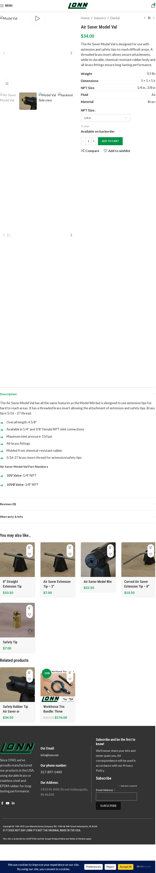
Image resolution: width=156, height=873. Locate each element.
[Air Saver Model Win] (98, 559)
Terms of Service (78, 839)
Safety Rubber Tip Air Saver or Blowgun (15, 711)
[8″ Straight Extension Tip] (17, 559)
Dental (115, 18)
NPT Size (87, 110)
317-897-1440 (51, 772)
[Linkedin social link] (13, 803)
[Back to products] (149, 18)
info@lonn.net (50, 755)
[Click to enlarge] (7, 83)
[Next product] (153, 18)
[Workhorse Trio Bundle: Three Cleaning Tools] (58, 684)
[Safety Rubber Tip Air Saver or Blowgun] (17, 684)
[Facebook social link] (2, 803)
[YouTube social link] (7, 803)
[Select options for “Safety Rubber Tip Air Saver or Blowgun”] (29, 672)
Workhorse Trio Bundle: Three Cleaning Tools (53, 711)
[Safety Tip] (17, 620)
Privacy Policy (58, 839)
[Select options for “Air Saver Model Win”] (110, 547)
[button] (4, 53)
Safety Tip (10, 642)
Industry (100, 18)
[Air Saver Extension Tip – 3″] (58, 559)
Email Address (105, 790)
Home (85, 18)
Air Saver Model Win (98, 582)
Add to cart (110, 141)
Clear (86, 126)
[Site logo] (78, 5)
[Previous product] (144, 18)
